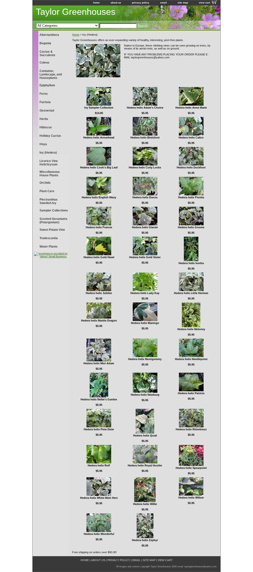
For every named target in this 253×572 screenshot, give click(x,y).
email (163, 2)
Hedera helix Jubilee (99, 293)
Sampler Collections (54, 210)
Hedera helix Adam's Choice (145, 107)
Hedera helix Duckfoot (191, 167)
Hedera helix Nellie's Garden (99, 399)
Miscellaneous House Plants (50, 173)
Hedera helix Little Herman (191, 293)
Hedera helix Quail (145, 435)
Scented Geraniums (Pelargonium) (53, 220)
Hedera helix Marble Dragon (99, 320)
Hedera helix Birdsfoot (145, 137)
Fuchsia (45, 102)
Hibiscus (46, 127)
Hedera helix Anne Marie (191, 107)
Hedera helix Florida (191, 197)
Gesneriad (47, 110)
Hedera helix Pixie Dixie (99, 429)
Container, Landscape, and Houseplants (51, 74)
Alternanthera (49, 35)
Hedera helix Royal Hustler (145, 465)
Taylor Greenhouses (75, 12)
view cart (204, 2)
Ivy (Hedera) (48, 152)
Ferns (44, 93)
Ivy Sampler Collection (98, 107)
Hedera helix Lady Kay (144, 293)
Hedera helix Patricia (191, 393)
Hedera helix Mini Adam (99, 363)
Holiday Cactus (50, 135)
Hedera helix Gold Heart (99, 257)
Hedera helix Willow (191, 497)
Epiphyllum (47, 85)
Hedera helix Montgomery (145, 359)
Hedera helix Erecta (144, 197)
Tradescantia (49, 238)
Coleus (44, 62)
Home (75, 34)
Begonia (45, 43)
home (96, 2)
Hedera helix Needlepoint (191, 359)
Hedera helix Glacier (145, 227)
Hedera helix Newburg (145, 394)
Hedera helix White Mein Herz (99, 497)
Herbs (44, 119)
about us (116, 2)
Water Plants (49, 246)
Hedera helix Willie (145, 504)
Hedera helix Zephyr (145, 540)
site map (183, 2)
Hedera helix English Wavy (99, 197)
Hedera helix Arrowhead (98, 137)
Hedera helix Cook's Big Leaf (99, 167)
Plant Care (47, 191)
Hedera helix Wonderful (99, 533)
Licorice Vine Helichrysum (49, 162)
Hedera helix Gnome (191, 227)
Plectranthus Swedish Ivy (49, 201)
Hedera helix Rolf (99, 465)
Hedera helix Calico (191, 137)
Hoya (43, 144)
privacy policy (140, 2)
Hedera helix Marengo (145, 322)
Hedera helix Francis (99, 227)
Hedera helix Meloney (191, 329)
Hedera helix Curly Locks (145, 167)
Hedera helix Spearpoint (191, 467)
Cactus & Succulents (47, 53)
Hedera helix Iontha (191, 263)
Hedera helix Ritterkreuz (191, 429)
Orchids (45, 182)
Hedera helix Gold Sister (145, 257)
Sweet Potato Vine (52, 229)
